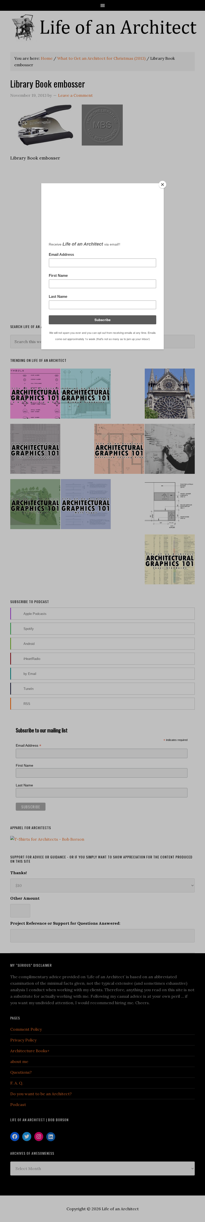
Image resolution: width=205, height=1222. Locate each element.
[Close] (162, 184)
